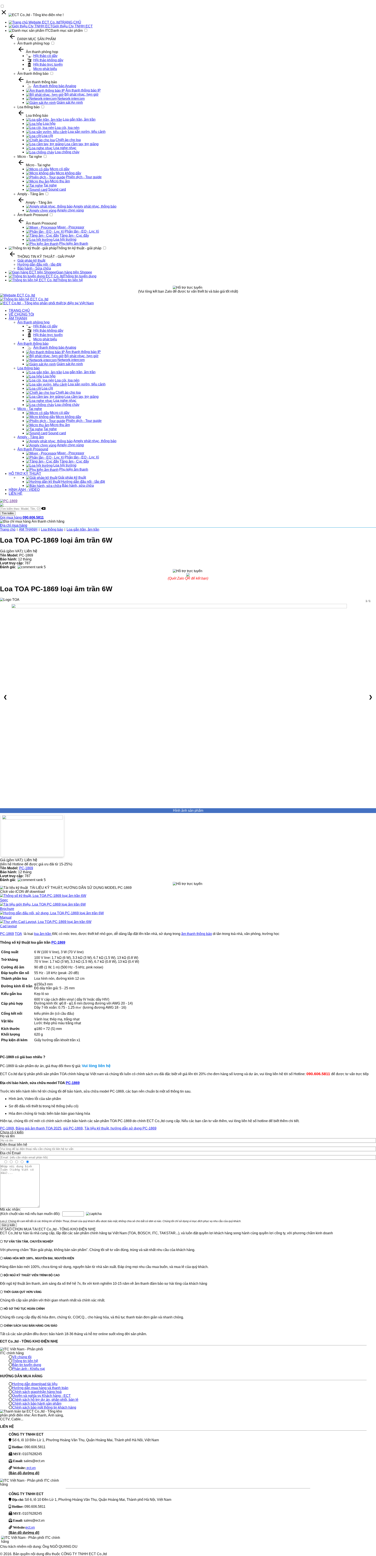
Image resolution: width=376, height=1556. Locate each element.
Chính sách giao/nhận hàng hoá (37, 1392)
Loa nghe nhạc (64, 148)
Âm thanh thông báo (33, 73)
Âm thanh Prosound (32, 215)
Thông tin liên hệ (70, 280)
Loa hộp (49, 123)
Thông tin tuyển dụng (80, 276)
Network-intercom (71, 98)
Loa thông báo (28, 107)
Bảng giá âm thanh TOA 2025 (38, 1128)
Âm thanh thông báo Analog (54, 86)
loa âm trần (43, 934)
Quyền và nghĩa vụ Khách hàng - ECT (41, 1396)
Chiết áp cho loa (68, 140)
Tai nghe (50, 185)
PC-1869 (26, 868)
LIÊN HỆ (15, 493)
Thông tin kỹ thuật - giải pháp (79, 248)
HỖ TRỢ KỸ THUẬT (25, 473)
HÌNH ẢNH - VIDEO (24, 489)
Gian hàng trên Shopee (74, 272)
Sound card (57, 189)
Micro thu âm (60, 181)
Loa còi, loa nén (67, 128)
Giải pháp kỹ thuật (31, 260)
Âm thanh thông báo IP (83, 90)
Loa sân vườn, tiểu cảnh (87, 131)
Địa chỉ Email (10, 1153)
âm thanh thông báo (196, 934)
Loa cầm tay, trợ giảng (81, 144)
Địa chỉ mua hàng (13, 525)
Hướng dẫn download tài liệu (34, 1384)
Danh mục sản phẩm (67, 30)
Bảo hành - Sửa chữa (34, 268)
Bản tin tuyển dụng (26, 1365)
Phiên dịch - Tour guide (84, 177)
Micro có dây (59, 169)
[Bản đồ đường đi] (24, 1473)
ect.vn (31, 1468)
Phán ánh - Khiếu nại (28, 1369)
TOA (18, 934)
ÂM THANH (18, 318)
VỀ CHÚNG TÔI (21, 314)
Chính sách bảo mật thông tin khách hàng (44, 1407)
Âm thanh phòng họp (33, 43)
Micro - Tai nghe (29, 156)
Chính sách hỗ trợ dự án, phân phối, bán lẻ (45, 1399)
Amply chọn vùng (70, 210)
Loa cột (47, 136)
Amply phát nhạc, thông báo (94, 206)
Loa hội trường (64, 239)
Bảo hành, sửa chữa (78, 485)
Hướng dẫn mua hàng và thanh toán (40, 1388)
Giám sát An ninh (70, 102)
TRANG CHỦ (70, 22)
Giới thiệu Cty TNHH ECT (72, 26)
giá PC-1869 (73, 1128)
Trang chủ (7, 529)
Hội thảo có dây (45, 56)
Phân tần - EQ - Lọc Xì (82, 231)
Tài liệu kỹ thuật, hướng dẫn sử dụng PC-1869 (120, 1128)
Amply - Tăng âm (30, 194)
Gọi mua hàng (22, 517)
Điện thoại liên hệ (13, 1144)
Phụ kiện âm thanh (73, 243)
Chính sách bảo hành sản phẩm (36, 1403)
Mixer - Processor (70, 227)
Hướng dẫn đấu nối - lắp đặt (39, 264)
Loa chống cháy (67, 152)
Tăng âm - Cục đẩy (74, 235)
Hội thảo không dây (48, 60)
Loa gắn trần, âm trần (79, 119)
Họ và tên (7, 1136)
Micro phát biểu (45, 69)
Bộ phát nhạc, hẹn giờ (81, 94)
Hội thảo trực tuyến (48, 64)
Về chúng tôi (22, 1357)
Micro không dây (68, 173)
